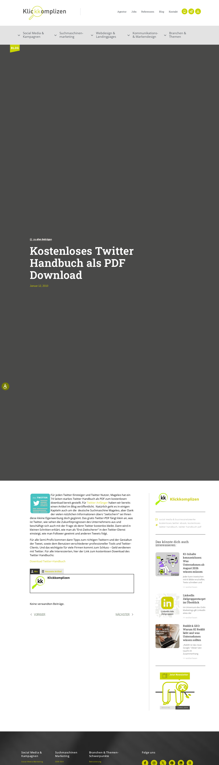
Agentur (121, 11)
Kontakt (173, 11)
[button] (36, 35)
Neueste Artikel (53, 571)
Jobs (133, 11)
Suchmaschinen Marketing (66, 754)
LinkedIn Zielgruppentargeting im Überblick (196, 598)
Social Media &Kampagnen (33, 35)
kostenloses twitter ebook (173, 523)
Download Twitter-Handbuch (47, 561)
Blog (161, 11)
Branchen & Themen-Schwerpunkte (104, 754)
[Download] (198, 11)
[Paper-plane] (191, 11)
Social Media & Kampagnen (31, 754)
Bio (36, 571)
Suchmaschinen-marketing (71, 35)
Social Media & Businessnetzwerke (177, 519)
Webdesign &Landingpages (106, 35)
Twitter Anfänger (98, 502)
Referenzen (147, 11)
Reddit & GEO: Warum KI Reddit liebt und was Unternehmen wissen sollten (194, 633)
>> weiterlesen (190, 587)
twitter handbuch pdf (190, 526)
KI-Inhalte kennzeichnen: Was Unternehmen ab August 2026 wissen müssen (193, 563)
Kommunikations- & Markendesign (145, 35)
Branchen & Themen (177, 35)
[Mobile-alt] (184, 11)
